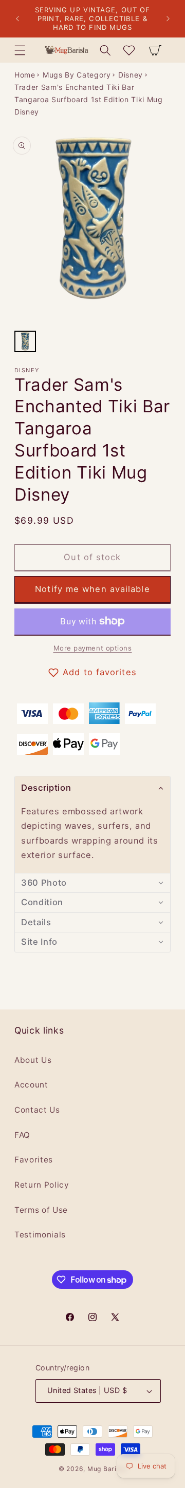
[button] (20, 49)
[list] (92, 227)
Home (24, 74)
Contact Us (37, 1110)
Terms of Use (41, 1210)
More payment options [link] (92, 648)
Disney (130, 74)
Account (31, 1085)
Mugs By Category (77, 74)
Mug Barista (106, 1469)
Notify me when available (92, 589)
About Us (32, 1060)
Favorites (33, 1160)
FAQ (22, 1135)
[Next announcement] (168, 19)
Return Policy (41, 1185)
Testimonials (40, 1234)
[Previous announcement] (17, 19)
